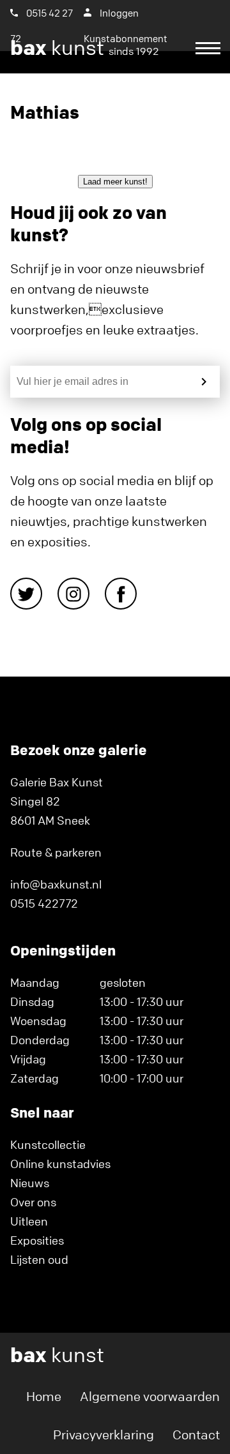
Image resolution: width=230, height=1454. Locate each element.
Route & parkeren (56, 852)
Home (43, 1396)
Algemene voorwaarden (150, 1396)
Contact (196, 1435)
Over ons (33, 1202)
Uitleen (29, 1221)
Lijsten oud (39, 1259)
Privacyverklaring (103, 1435)
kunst (84, 48)
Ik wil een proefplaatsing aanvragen (109, 96)
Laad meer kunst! (115, 181)
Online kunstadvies (60, 1164)
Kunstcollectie (48, 1144)
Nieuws (29, 1183)
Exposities (37, 1240)
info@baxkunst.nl (56, 884)
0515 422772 (44, 903)
